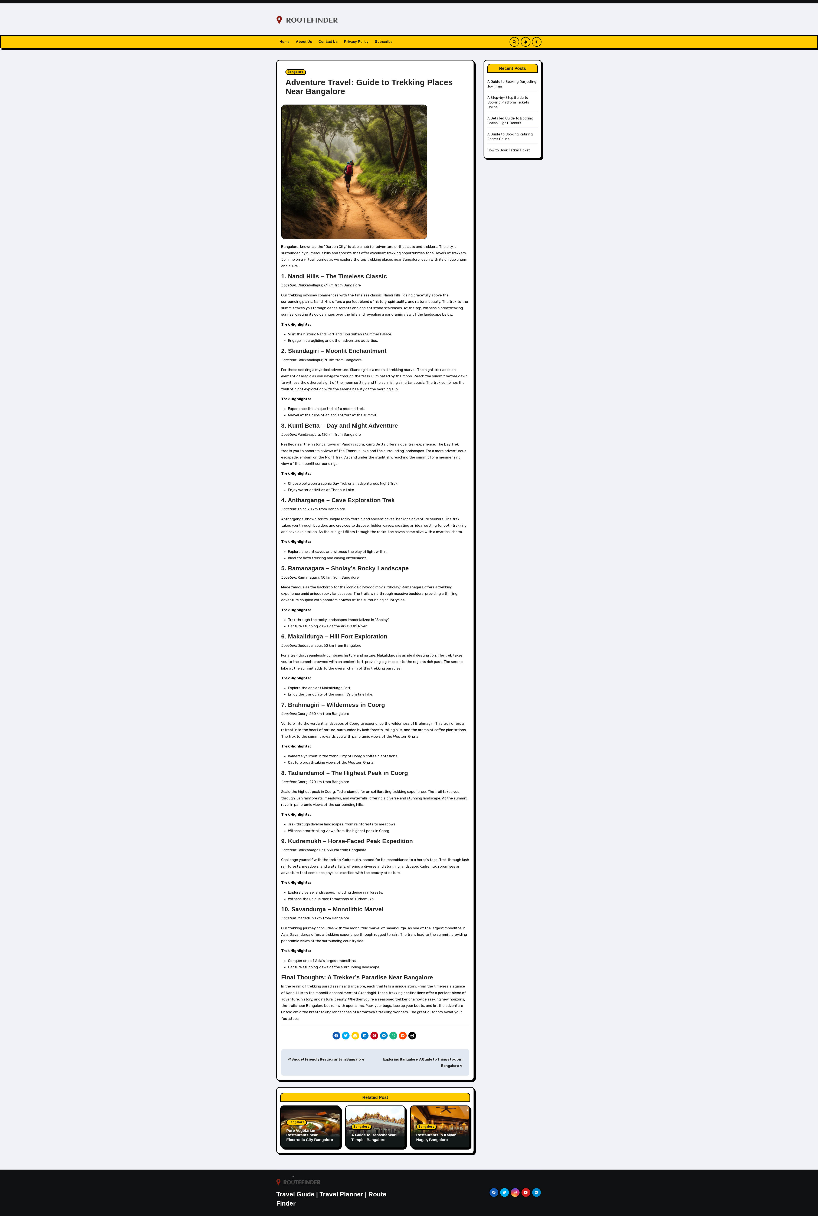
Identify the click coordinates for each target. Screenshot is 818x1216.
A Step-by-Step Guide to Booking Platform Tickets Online (508, 102)
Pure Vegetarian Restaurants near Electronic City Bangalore (309, 1135)
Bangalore (296, 72)
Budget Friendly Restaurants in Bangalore (327, 1059)
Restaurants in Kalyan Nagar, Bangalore (436, 1137)
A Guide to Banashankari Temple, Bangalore (374, 1137)
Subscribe (384, 41)
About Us (304, 41)
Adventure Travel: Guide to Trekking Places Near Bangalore (369, 87)
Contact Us (328, 41)
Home (284, 41)
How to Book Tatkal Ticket (508, 150)
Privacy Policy (356, 41)
